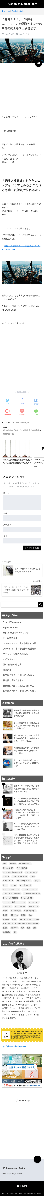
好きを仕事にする (30, 911)
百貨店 (14, 919)
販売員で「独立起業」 (13, 680)
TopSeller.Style (22, 422)
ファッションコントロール (12, 893)
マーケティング (33, 906)
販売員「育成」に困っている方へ (18, 675)
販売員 (5, 928)
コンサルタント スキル (19, 876)
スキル (32, 876)
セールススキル (10, 638)
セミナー (37, 881)
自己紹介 (7, 670)
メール (7, 525)
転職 (28, 928)
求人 (30, 915)
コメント (7, 493)
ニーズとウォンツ (25, 885)
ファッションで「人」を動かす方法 (19, 643)
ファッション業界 (27, 898)
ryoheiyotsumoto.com (22, 3)
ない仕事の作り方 (25, 864)
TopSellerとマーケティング (16, 633)
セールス (13, 885)
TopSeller (8, 430)
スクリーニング (8, 881)
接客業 (37, 430)
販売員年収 (9, 434)
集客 (34, 928)
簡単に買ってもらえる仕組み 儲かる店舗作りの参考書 (21, 923)
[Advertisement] (22, 90)
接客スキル (14, 915)
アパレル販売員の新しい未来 (12, 872)
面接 (15, 932)
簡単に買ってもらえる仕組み (29, 919)
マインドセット (10, 659)
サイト (6, 536)
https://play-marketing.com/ (13, 1046)
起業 (22, 928)
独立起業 (6, 919)
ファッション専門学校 (10, 898)
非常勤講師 (6, 932)
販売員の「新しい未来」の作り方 (18, 686)
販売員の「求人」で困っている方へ (19, 691)
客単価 (5, 915)
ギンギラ (6, 876)
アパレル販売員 (23, 430)
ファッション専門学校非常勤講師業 (19, 649)
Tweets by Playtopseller (12, 1174)
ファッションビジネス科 (32, 893)
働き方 (5, 911)
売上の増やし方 (16, 911)
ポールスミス (7, 906)
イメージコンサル (31, 872)
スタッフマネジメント (23, 881)
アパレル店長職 (8, 868)
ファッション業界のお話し (15, 654)
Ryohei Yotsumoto (12, 622)
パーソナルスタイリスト (11, 889)
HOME (24, 1185)
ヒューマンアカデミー (29, 889)
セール (5, 885)
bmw (4, 864)
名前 (6, 513)
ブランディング (34, 902)
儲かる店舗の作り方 (12, 664)
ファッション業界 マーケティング (14, 902)
